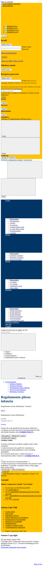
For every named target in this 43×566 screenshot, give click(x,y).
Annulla (4, 158)
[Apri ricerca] (24, 169)
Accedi (4, 36)
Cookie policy (10, 512)
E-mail (24, 81)
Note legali (9, 514)
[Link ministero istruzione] (10, 4)
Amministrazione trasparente (15, 527)
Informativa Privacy (12, 516)
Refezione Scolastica (17, 392)
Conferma (12, 158)
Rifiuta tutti (18, 436)
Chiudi (4, 103)
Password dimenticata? (9, 53)
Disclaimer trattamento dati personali (13, 547)
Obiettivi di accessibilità (13, 521)
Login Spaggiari (17, 89)
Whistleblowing (10, 523)
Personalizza (6, 436)
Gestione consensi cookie (14, 525)
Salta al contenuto (7, 2)
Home (7, 352)
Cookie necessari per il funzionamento (14, 462)
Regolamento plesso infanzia (20, 388)
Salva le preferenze (18, 470)
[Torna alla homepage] (21, 160)
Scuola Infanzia (10, 355)
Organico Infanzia (16, 386)
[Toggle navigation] (18, 187)
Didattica (8, 353)
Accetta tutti (9, 438)
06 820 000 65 (13, 490)
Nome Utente (26, 47)
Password (25, 49)
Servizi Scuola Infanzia (18, 390)
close (3, 196)
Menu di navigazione (29, 377)
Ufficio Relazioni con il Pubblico (16, 518)
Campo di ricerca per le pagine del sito (14, 330)
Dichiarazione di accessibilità (15, 519)
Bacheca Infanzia (16, 384)
